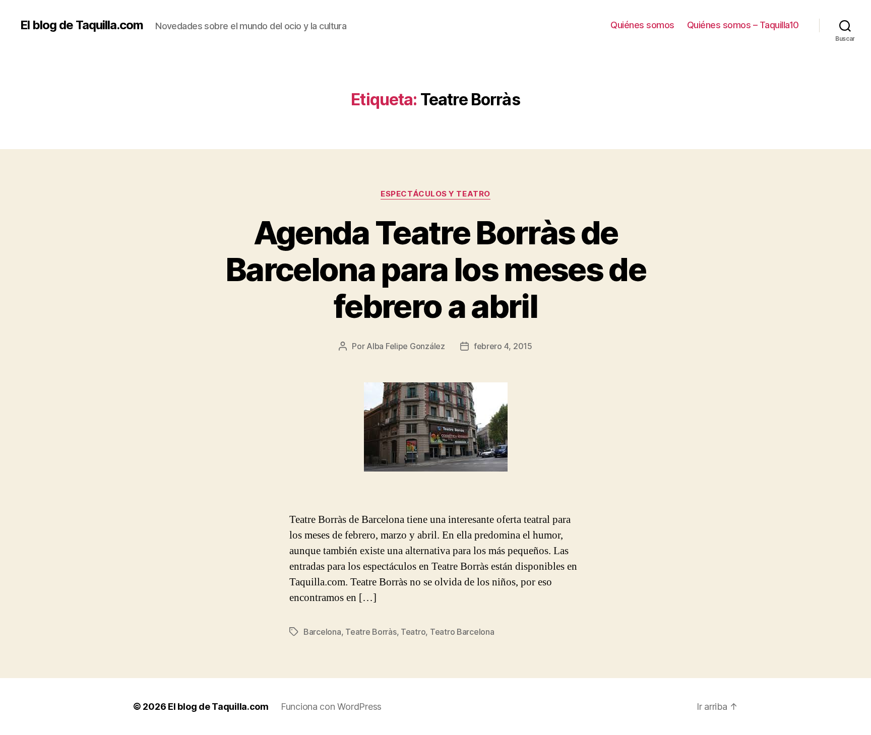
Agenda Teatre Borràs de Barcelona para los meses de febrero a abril (435, 269)
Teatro (413, 632)
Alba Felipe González (405, 346)
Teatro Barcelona (462, 632)
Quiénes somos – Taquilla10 (743, 25)
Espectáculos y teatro (435, 193)
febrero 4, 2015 (503, 346)
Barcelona (322, 632)
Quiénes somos (642, 25)
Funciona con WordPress (331, 706)
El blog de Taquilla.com (81, 25)
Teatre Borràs (371, 632)
